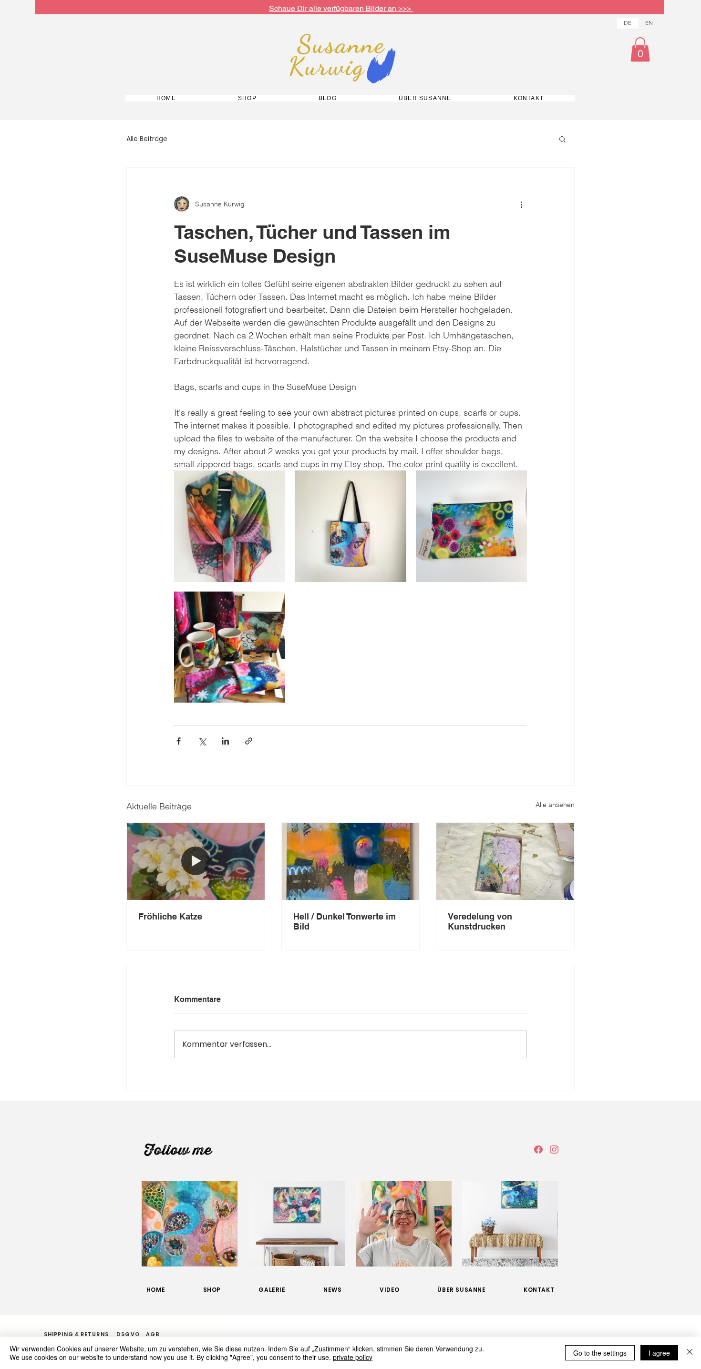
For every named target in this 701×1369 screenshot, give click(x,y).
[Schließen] (689, 1352)
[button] (640, 49)
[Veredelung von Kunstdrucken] (505, 861)
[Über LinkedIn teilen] (225, 741)
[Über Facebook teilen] (178, 741)
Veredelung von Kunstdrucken (480, 921)
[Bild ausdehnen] (229, 526)
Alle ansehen (555, 804)
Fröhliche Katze (170, 916)
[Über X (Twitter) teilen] (201, 741)
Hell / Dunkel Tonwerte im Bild (344, 921)
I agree (659, 1353)
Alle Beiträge (146, 138)
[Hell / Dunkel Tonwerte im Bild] (351, 861)
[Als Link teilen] (248, 741)
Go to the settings (600, 1353)
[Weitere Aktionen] (521, 204)
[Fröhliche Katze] (196, 861)
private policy (352, 1357)
